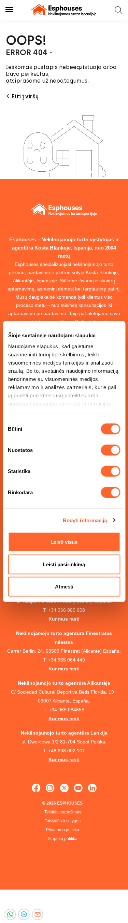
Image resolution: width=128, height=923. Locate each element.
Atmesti (64, 587)
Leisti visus (64, 542)
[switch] (110, 450)
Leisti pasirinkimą (64, 564)
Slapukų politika (62, 838)
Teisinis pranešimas (62, 812)
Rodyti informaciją (85, 520)
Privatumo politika (62, 829)
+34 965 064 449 (66, 660)
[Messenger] (24, 914)
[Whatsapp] (10, 914)
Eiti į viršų (24, 96)
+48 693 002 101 (66, 750)
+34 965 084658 (66, 709)
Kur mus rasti (64, 619)
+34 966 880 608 (66, 610)
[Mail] (37, 914)
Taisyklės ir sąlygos (63, 821)
